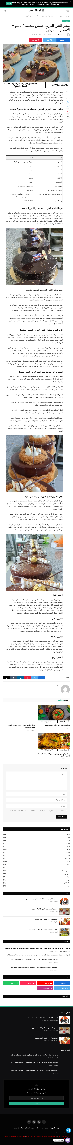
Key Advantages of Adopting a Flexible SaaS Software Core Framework (34, 960)
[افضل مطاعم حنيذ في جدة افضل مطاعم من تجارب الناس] (64, 901)
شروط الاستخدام (29, 1128)
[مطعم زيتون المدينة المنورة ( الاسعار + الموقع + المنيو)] (64, 932)
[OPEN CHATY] (67, 1140)
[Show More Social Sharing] (26, 40)
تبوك (68, 861)
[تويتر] (68, 102)
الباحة (68, 840)
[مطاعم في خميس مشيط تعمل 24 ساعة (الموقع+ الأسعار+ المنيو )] (54, 742)
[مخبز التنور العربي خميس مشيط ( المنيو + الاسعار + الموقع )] (36, 66)
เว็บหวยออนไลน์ (52, 1136)
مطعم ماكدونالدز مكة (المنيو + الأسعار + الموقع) (44, 909)
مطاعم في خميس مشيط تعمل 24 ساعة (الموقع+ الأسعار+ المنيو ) (54, 755)
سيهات (68, 877)
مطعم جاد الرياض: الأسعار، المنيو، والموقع (46, 919)
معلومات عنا (45, 1128)
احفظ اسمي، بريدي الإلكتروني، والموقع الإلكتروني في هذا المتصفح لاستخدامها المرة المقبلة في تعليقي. (37, 810)
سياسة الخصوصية (18, 1128)
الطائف (68, 852)
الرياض (68, 846)
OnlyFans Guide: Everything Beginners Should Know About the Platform (37, 948)
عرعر (68, 880)
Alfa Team (63, 951)
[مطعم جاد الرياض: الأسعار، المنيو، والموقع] (64, 921)
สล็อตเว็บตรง (29, 1136)
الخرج (68, 843)
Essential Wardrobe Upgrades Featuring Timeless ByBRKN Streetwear (34, 967)
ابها (69, 837)
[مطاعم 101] (37, 11)
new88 (6, 1136)
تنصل (38, 1128)
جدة (68, 867)
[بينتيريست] (68, 111)
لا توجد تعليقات (41, 34)
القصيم (68, 855)
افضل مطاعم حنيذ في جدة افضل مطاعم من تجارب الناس (42, 898)
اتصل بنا (52, 1128)
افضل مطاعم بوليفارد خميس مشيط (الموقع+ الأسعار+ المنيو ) (21, 726)
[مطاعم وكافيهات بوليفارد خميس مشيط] (54, 714)
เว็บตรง (45, 1136)
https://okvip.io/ (13, 1136)
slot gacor (61, 1136)
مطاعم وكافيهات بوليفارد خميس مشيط (57, 725)
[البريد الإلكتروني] (68, 116)
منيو (68, 886)
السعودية (67, 849)
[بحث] (5, 11)
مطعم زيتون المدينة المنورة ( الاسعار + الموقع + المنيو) (43, 929)
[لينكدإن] (68, 107)
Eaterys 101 (62, 1133)
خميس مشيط (66, 21)
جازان (68, 864)
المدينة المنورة (66, 858)
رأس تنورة (67, 874)
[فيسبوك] (68, 97)
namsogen (22, 1136)
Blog (68, 834)
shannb (60, 34)
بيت (58, 1128)
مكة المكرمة (66, 883)
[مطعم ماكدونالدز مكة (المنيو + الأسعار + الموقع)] (64, 911)
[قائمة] (67, 11)
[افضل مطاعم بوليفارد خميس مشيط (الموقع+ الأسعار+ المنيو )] (19, 714)
